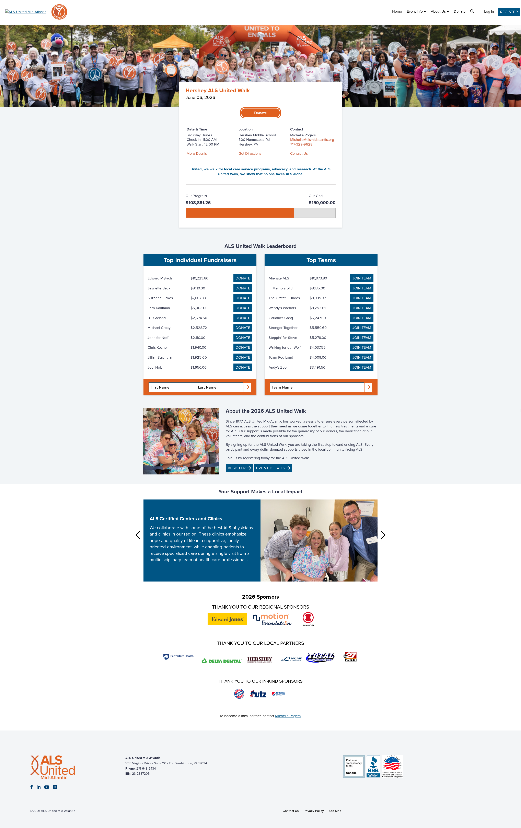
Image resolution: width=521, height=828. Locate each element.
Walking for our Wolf (285, 347)
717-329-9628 (301, 144)
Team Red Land (281, 357)
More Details (197, 153)
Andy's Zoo (278, 367)
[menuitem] (397, 12)
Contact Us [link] (291, 811)
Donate (459, 11)
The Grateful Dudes (284, 298)
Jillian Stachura (160, 357)
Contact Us (299, 153)
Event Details (270, 468)
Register (509, 11)
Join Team (361, 278)
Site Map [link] (335, 811)
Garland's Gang (281, 317)
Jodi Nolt (155, 367)
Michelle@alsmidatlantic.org (312, 139)
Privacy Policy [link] (314, 811)
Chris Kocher (158, 347)
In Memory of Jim (283, 288)
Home (397, 11)
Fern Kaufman (159, 308)
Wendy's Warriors (282, 308)
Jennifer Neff (158, 337)
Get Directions (250, 153)
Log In (489, 11)
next (383, 535)
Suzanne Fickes (160, 298)
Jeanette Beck (159, 288)
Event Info (415, 11)
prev (138, 535)
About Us (439, 11)
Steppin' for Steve (283, 337)
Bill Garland (157, 317)
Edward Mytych (160, 278)
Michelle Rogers (288, 715)
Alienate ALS (279, 278)
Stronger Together (283, 327)
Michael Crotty (159, 327)
